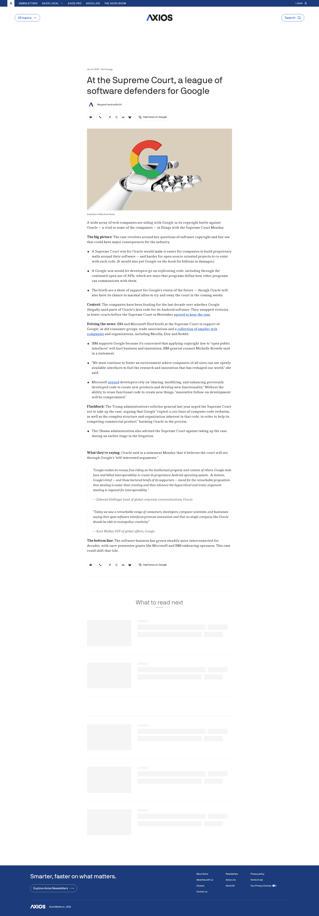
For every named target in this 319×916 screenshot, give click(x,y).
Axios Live (93, 3)
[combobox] (53, 3)
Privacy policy (257, 874)
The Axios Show (115, 3)
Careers (200, 886)
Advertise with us (204, 880)
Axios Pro (74, 3)
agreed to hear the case (192, 314)
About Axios (202, 874)
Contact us (201, 892)
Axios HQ (230, 886)
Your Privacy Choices (261, 886)
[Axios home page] (10, 3)
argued (113, 382)
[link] (91, 117)
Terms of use (257, 880)
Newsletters (28, 3)
